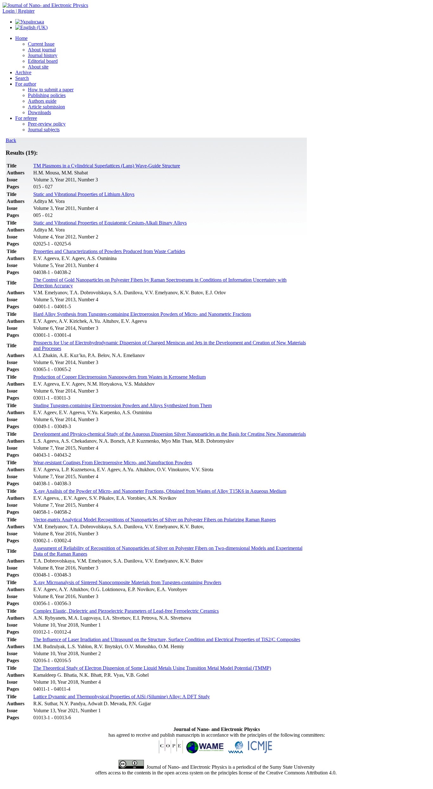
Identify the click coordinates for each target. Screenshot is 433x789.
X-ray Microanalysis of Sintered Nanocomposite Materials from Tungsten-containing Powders (127, 582)
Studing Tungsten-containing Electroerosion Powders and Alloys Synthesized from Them (122, 405)
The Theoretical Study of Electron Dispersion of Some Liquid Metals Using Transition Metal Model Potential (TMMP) (152, 668)
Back (11, 140)
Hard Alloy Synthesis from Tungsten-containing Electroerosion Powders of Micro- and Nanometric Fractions (142, 314)
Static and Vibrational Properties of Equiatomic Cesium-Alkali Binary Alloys (110, 222)
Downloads (39, 112)
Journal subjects (44, 129)
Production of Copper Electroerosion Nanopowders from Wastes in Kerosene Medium (119, 377)
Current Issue (41, 44)
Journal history (42, 55)
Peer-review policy (47, 124)
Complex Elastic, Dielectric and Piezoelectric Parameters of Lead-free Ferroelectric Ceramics (126, 611)
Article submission (46, 106)
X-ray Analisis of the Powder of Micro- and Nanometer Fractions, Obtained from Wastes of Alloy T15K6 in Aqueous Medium (159, 491)
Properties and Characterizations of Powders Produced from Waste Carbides (109, 251)
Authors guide (42, 101)
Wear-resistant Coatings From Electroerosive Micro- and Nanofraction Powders (112, 462)
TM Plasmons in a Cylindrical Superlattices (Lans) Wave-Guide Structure (106, 165)
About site (38, 66)
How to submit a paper (51, 89)
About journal (42, 49)
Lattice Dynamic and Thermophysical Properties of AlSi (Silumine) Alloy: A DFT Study (121, 696)
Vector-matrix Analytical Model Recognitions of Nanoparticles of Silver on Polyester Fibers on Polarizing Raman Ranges (154, 519)
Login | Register (19, 11)
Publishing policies (47, 95)
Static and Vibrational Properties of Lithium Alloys (83, 194)
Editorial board (43, 61)
